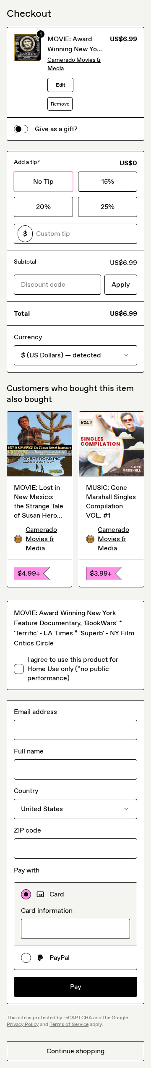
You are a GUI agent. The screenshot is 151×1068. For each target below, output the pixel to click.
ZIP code (27, 830)
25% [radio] (108, 207)
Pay (75, 987)
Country (26, 791)
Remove (60, 104)
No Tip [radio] (43, 181)
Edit (60, 85)
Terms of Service (69, 1024)
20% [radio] (43, 207)
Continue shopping (75, 1051)
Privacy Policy (23, 1024)
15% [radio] (108, 181)
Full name (29, 751)
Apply (121, 284)
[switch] (21, 129)
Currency (28, 337)
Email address (35, 712)
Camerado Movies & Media (74, 64)
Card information (47, 911)
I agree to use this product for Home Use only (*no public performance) (72, 669)
